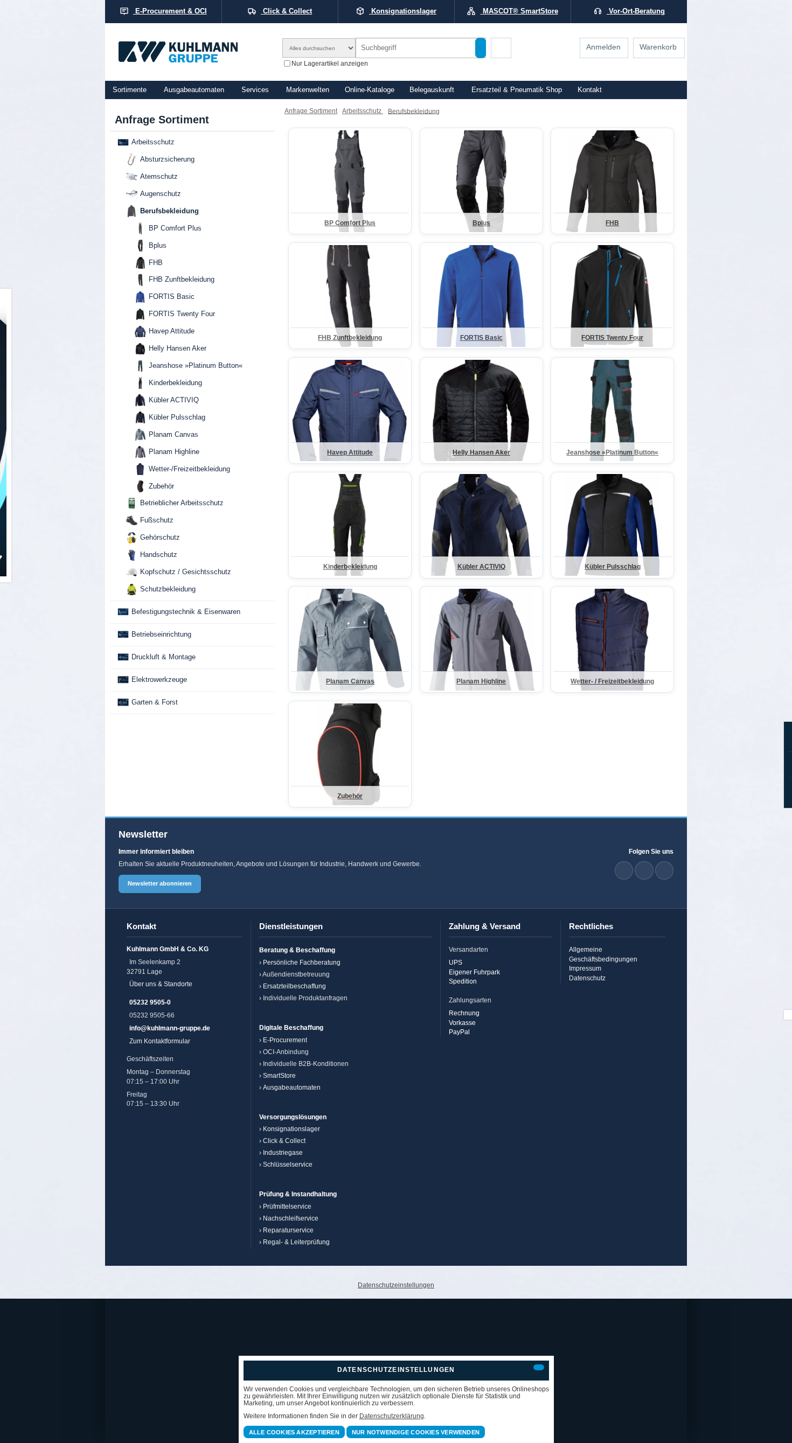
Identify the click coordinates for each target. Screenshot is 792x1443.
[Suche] (480, 48)
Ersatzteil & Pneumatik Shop (516, 90)
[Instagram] (664, 870)
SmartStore (279, 1075)
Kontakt (590, 90)
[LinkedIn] (624, 870)
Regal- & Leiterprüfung (296, 1241)
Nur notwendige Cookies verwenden (416, 1432)
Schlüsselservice (287, 1164)
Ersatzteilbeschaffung (294, 985)
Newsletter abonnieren (160, 883)
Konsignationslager (291, 1128)
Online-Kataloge (369, 90)
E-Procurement (285, 1039)
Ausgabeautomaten (194, 90)
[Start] (192, 52)
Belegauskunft (431, 90)
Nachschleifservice (290, 1218)
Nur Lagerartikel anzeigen (329, 62)
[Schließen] (538, 1367)
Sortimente (130, 90)
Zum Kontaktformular (159, 1040)
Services (255, 90)
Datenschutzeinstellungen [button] (396, 1284)
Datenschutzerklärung (391, 1415)
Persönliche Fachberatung (302, 962)
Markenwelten (307, 90)
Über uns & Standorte (160, 983)
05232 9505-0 (150, 1002)
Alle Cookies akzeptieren (294, 1432)
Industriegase (283, 1152)
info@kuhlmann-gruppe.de (169, 1027)
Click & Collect (284, 1140)
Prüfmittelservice (287, 1206)
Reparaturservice (288, 1229)
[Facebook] (644, 870)
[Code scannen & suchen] (501, 48)
